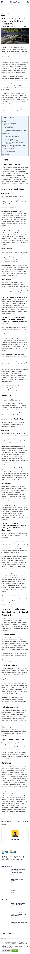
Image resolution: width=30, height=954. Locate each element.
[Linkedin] (4, 861)
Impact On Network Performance (12, 152)
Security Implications (10, 149)
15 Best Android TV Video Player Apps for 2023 (18, 903)
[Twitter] (7, 861)
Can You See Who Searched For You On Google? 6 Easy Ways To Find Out (19, 914)
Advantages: (9, 126)
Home (2, 13)
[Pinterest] (9, 861)
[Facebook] (2, 861)
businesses (4, 661)
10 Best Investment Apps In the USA (19, 889)
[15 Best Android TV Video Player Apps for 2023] (5, 906)
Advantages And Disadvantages (12, 124)
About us (3, 938)
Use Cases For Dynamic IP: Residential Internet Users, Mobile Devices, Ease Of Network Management (15, 142)
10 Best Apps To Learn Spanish (17, 879)
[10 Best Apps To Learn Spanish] (5, 882)
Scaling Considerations (10, 151)
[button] (28, 2)
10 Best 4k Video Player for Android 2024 (19, 923)
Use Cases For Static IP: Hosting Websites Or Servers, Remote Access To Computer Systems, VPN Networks (15, 130)
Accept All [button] (14, 950)
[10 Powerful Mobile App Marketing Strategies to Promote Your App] (5, 873)
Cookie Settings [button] (6, 950)
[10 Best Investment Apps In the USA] (5, 892)
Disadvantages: (10, 127)
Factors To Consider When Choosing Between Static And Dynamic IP (14, 146)
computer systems (20, 329)
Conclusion (6, 154)
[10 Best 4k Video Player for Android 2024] (5, 926)
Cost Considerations (9, 148)
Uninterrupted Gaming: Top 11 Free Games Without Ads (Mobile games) (22, 821)
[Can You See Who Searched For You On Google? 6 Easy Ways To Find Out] (5, 916)
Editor (12, 874)
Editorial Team (6, 26)
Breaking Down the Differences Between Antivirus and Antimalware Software (7, 822)
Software (7, 13)
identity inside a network (16, 391)
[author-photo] (15, 837)
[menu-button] (2, 2)
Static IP (5, 121)
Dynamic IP (6, 133)
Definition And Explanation (10, 123)
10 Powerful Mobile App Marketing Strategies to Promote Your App (18, 871)
